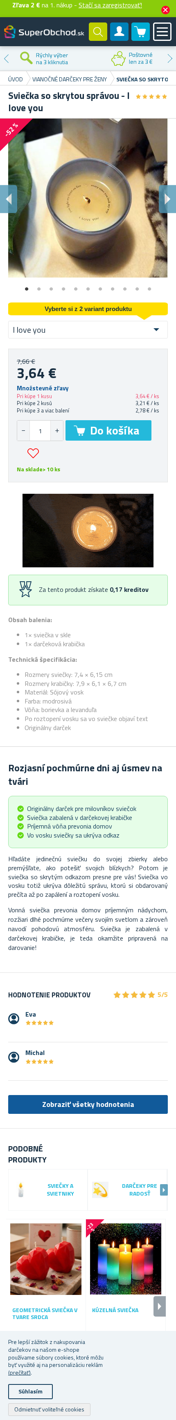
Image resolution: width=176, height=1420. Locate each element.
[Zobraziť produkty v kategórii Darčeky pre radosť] (100, 1190)
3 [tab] (51, 286)
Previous (6, 58)
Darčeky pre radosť (139, 1190)
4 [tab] (63, 286)
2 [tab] (39, 286)
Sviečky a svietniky (60, 1190)
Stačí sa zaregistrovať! (110, 5)
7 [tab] (100, 286)
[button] (56, 431)
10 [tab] (137, 286)
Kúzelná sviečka (115, 1310)
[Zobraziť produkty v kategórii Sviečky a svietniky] (21, 1190)
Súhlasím (30, 1391)
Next (170, 58)
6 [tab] (88, 286)
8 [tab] (112, 286)
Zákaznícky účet (119, 38)
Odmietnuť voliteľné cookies (49, 1409)
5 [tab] (76, 286)
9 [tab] (125, 286)
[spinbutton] (40, 431)
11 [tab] (149, 286)
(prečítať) (19, 1372)
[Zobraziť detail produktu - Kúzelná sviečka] (125, 1259)
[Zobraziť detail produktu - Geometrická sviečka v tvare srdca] (46, 1259)
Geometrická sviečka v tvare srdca (44, 1314)
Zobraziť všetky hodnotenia (88, 1104)
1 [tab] (27, 286)
